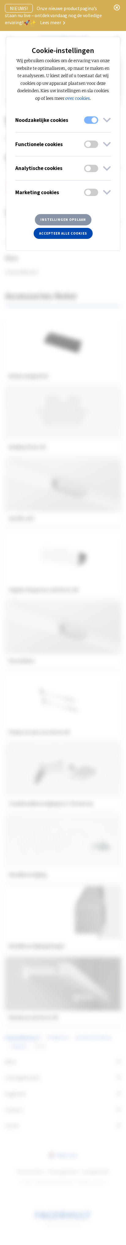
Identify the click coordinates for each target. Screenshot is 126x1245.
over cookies (77, 98)
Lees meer (51, 22)
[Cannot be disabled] (91, 120)
